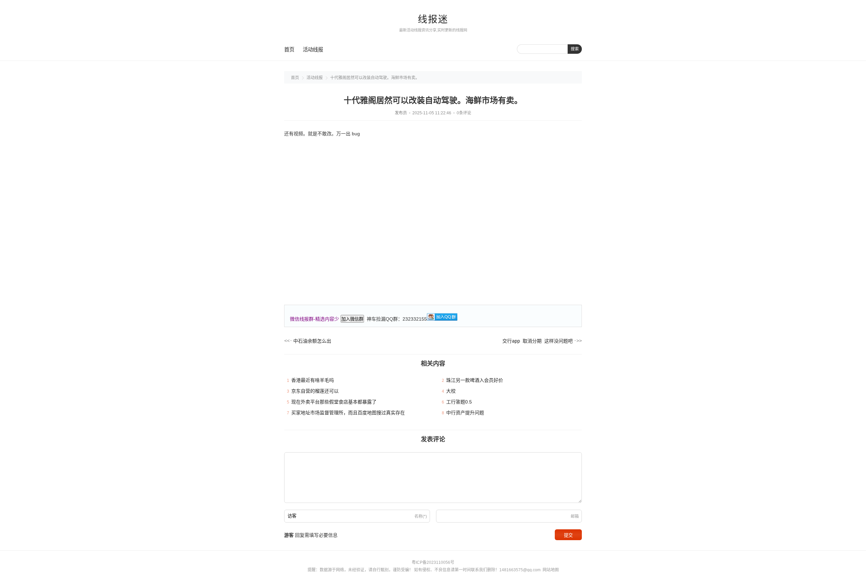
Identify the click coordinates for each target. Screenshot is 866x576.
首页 (289, 49)
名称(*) (420, 516)
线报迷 (433, 19)
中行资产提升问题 (465, 412)
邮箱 (575, 516)
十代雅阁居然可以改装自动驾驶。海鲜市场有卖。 (374, 77)
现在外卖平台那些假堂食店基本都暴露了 (334, 402)
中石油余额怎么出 (312, 341)
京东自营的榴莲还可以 (315, 391)
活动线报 (313, 49)
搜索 (575, 49)
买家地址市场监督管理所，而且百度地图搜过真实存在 (348, 412)
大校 (451, 391)
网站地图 (551, 570)
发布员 (401, 113)
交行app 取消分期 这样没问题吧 (537, 341)
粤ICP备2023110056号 (433, 562)
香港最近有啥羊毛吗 (312, 380)
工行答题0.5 (459, 402)
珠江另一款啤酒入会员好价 (474, 380)
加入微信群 (352, 319)
